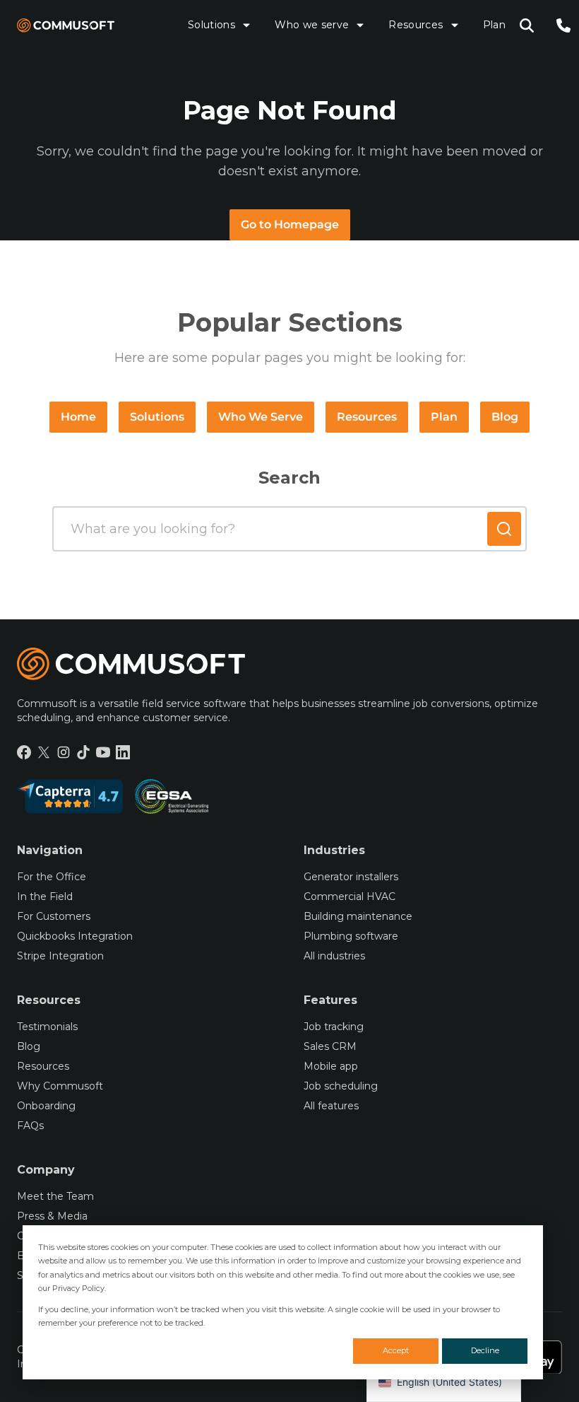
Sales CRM (330, 1046)
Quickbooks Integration (75, 936)
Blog (504, 416)
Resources (415, 24)
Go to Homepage (290, 224)
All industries (334, 956)
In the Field (45, 896)
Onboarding (46, 1105)
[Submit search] (504, 529)
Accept (396, 1350)
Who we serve (312, 24)
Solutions (211, 24)
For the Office (51, 876)
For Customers (53, 916)
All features (331, 1105)
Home (78, 416)
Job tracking (334, 1026)
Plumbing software (351, 936)
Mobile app (331, 1066)
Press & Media (52, 1216)
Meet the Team (55, 1196)
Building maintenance (358, 916)
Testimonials (47, 1026)
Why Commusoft (60, 1086)
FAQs (30, 1125)
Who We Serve (260, 416)
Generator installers (351, 876)
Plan (494, 24)
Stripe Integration (60, 956)
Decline (485, 1350)
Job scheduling (341, 1086)
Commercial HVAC (349, 896)
